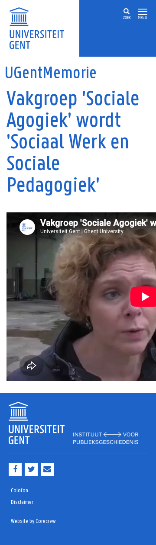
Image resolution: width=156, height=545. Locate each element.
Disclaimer (22, 502)
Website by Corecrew (33, 521)
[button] (142, 11)
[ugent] (40, 27)
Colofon (19, 490)
